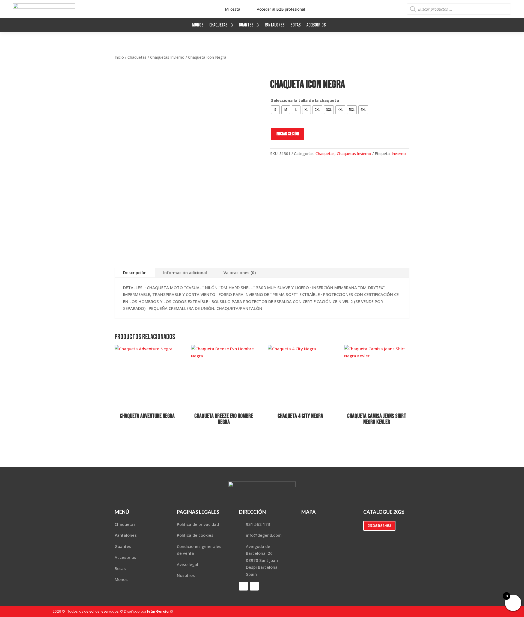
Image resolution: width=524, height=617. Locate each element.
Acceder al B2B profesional (281, 9)
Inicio (119, 57)
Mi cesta (232, 9)
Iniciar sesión (287, 134)
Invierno (399, 153)
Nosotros (186, 575)
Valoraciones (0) (240, 272)
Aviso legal (187, 564)
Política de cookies (195, 535)
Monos (197, 25)
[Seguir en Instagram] (506, 24)
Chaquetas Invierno (167, 57)
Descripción (135, 272)
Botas (295, 25)
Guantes (246, 25)
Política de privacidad (198, 524)
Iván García (158, 611)
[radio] (275, 110)
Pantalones (274, 25)
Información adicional (185, 272)
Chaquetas (218, 25)
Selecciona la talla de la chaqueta (305, 100)
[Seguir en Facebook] (495, 24)
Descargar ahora (379, 525)
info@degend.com (264, 535)
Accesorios (316, 25)
